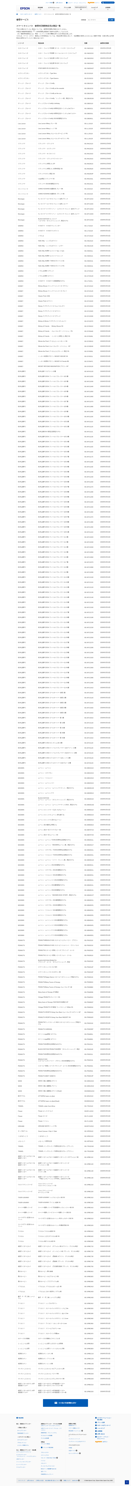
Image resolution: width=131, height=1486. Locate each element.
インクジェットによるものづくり (77, 1441)
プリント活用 (101, 1422)
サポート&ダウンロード (26, 14)
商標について (67, 1480)
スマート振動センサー (74, 1428)
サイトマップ (21, 1480)
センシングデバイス (74, 1453)
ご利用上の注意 (39, 1480)
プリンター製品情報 (48, 1447)
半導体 (70, 1447)
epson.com (75, 1480)
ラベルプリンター (20, 1467)
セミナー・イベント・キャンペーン (77, 2)
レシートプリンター (21, 1464)
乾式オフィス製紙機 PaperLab (48, 1468)
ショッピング (101, 1428)
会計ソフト (44, 1471)
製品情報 (21, 1418)
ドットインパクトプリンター (23, 1461)
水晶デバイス (72, 1450)
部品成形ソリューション (75, 1430)
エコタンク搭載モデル (23, 1445)
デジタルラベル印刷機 (46, 1435)
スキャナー (44, 1463)
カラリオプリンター (22, 1439)
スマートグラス (45, 1455)
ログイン (97, 2)
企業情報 (99, 1431)
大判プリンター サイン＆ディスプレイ (50, 1425)
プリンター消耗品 (45, 1443)
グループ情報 (49, 2)
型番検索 (83, 20)
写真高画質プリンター (23, 1433)
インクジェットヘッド (74, 1438)
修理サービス (38, 14)
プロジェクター (45, 1452)
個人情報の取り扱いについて (52, 1480)
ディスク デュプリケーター (48, 1466)
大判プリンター (20, 1459)
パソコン (43, 1460)
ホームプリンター (21, 1430)
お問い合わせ (59, 2)
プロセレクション (21, 1442)
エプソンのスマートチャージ (23, 1451)
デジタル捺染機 (45, 1438)
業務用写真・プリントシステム (49, 1432)
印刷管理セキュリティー (47, 1474)
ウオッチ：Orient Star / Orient (48, 1457)
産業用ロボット (73, 1425)
